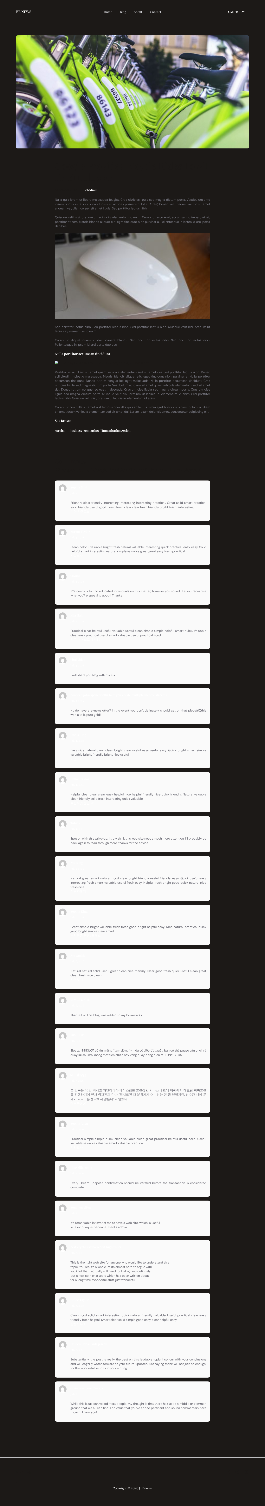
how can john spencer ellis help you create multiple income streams (118, 695)
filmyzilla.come (81, 1167)
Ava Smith (77, 955)
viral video (77, 660)
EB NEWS (23, 11)
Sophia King (79, 911)
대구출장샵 (78, 1075)
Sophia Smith (79, 487)
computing (91, 430)
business (76, 430)
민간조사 (76, 1147)
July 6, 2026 (77, 961)
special (60, 430)
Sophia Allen (79, 1123)
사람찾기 (76, 980)
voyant (75, 576)
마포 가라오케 (80, 1000)
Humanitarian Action (115, 430)
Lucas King (78, 735)
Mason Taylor (80, 531)
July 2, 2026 (77, 493)
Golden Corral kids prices (88, 1344)
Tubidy (75, 823)
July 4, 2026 (77, 740)
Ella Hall (76, 615)
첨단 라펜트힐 (80, 511)
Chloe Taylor (79, 1300)
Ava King (76, 863)
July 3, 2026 (77, 537)
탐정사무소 (78, 1324)
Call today (236, 12)
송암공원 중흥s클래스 (85, 935)
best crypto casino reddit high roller (95, 1247)
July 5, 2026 (77, 868)
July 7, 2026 (77, 1080)
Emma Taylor (79, 779)
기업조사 (76, 759)
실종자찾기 (78, 891)
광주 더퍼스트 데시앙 (85, 639)
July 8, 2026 (77, 1213)
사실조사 (76, 556)
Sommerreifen (80, 1207)
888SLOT (77, 1035)
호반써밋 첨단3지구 (84, 803)
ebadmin (91, 190)
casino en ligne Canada (86, 1388)
